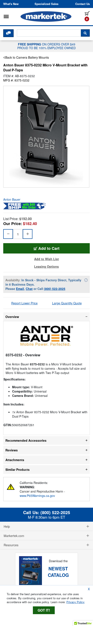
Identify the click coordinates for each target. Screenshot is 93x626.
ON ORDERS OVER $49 (46, 46)
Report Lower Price (24, 303)
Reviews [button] (11, 450)
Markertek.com (14, 536)
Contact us (82, 4)
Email (20, 288)
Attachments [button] (14, 460)
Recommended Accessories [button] (25, 440)
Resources (11, 545)
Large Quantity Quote (67, 303)
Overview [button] (12, 317)
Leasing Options (46, 266)
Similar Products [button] (17, 469)
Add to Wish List (46, 259)
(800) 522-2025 (54, 288)
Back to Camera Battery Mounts (27, 57)
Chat (29, 288)
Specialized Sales (46, 4)
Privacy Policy (75, 602)
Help (7, 526)
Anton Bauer (11, 199)
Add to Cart (48, 248)
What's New (11, 4)
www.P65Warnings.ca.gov (37, 495)
